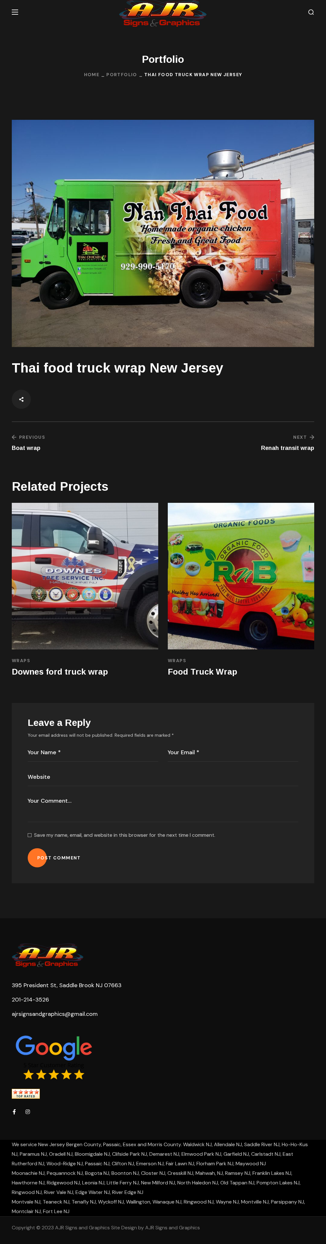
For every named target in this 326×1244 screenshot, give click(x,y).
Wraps (21, 660)
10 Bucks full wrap (49, 671)
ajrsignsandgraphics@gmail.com (55, 1014)
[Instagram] (28, 1112)
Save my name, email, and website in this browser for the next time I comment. (124, 835)
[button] (311, 12)
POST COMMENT (59, 858)
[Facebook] (14, 1112)
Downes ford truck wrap (216, 671)
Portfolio (121, 74)
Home (92, 74)
